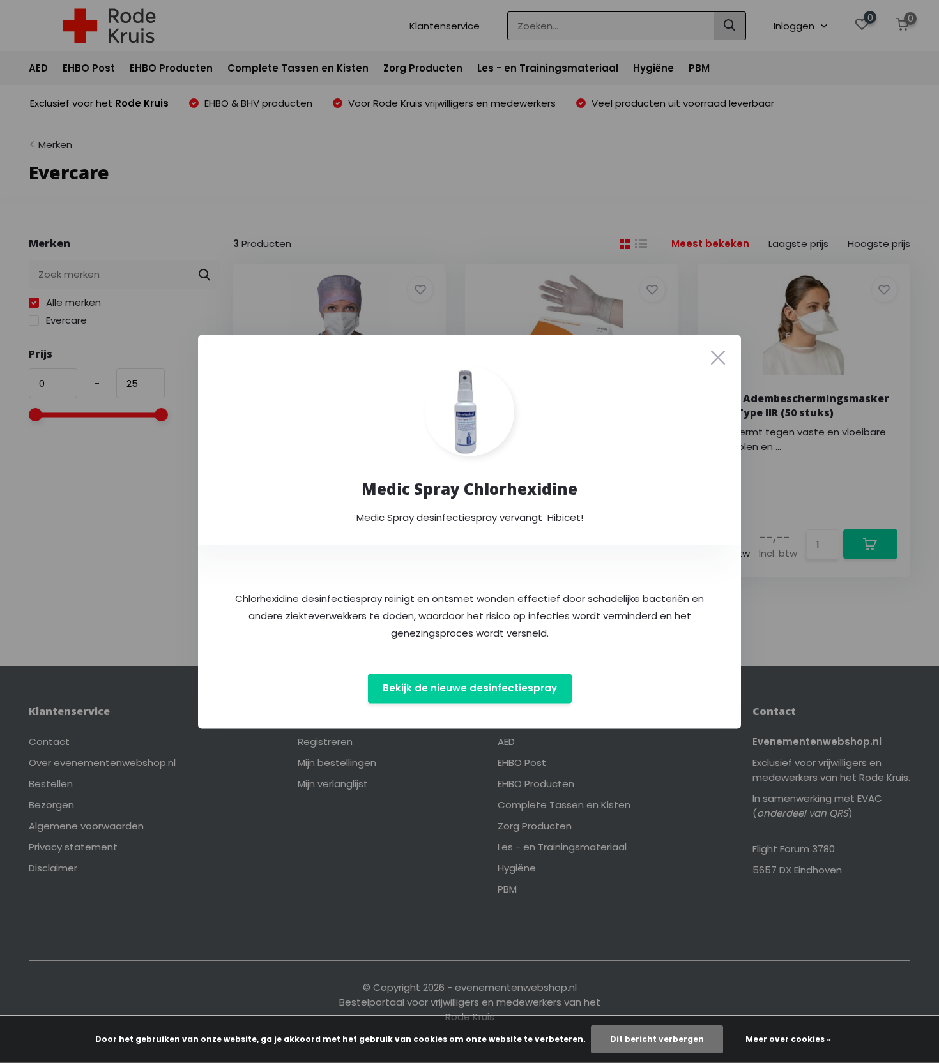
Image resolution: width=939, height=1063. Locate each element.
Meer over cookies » (788, 1039)
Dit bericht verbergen (657, 1039)
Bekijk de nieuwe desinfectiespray (470, 688)
